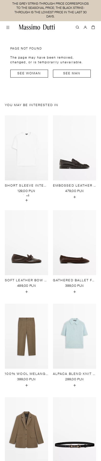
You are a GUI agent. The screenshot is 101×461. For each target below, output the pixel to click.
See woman (29, 73)
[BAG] (93, 27)
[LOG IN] (85, 27)
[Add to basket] (26, 200)
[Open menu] (8, 27)
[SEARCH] (77, 27)
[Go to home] (37, 27)
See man (72, 73)
